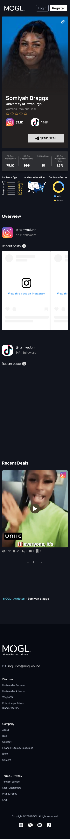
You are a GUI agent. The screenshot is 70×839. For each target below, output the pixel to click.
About (5, 729)
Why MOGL (8, 697)
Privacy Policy (9, 793)
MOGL (6, 598)
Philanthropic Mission (13, 703)
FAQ (4, 799)
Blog (4, 735)
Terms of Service (11, 781)
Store (5, 754)
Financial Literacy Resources (17, 748)
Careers (6, 760)
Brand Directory (10, 708)
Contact (6, 741)
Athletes (19, 598)
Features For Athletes (13, 691)
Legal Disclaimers (11, 787)
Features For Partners (13, 685)
